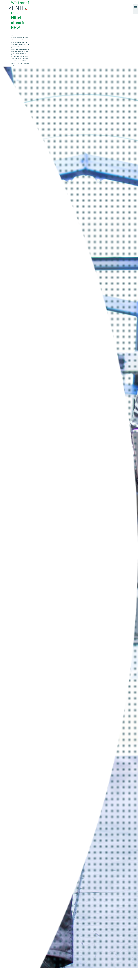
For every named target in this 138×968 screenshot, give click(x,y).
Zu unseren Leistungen (12, 47)
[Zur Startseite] (18, 10)
